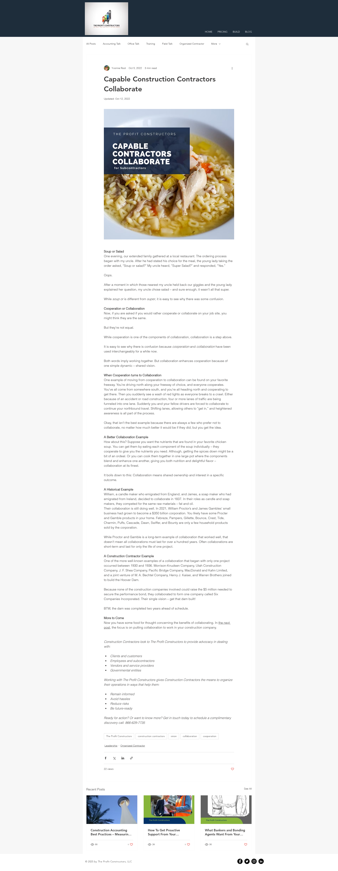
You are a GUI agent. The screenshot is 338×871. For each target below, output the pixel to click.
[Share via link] (131, 758)
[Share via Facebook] (105, 758)
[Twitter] (247, 861)
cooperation (209, 736)
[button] (247, 43)
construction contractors (151, 736)
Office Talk (133, 43)
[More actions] (232, 68)
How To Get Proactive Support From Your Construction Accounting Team (166, 832)
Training (150, 43)
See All (248, 788)
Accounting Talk (112, 43)
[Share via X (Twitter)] (114, 758)
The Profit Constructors (119, 736)
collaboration (190, 736)
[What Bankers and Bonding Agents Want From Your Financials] (226, 809)
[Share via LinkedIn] (122, 758)
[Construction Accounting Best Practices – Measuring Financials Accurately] (111, 809)
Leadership (111, 745)
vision (174, 736)
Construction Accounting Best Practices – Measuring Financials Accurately (110, 832)
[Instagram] (254, 861)
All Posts (91, 43)
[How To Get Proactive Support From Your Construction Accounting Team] (169, 809)
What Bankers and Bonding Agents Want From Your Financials (225, 832)
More (214, 43)
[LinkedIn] (261, 861)
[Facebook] (240, 861)
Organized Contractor (192, 43)
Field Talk (167, 43)
